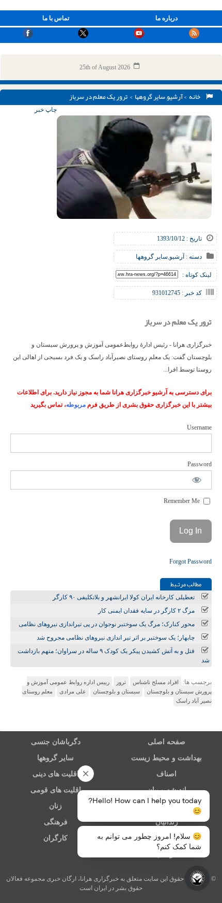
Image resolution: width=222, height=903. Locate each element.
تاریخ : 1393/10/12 (179, 238)
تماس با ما (55, 18)
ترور (121, 682)
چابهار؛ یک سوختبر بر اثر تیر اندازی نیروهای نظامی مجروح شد (116, 637)
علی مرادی (72, 691)
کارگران (55, 838)
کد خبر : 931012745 (177, 293)
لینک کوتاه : (197, 274)
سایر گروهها (150, 96)
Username (199, 427)
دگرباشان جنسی (56, 742)
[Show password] (197, 480)
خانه (195, 96)
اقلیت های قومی (55, 790)
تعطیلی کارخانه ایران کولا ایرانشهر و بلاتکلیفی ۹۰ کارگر (124, 597)
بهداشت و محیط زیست (166, 758)
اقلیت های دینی (56, 774)
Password (199, 464)
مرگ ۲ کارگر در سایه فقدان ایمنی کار (146, 610)
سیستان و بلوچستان (116, 691)
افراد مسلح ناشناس (156, 682)
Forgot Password (190, 561)
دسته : (193, 256)
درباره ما (166, 18)
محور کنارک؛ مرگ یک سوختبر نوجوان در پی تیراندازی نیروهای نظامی (107, 624)
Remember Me (182, 501)
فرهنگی (56, 822)
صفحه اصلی (166, 742)
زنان (55, 806)
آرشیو (175, 96)
